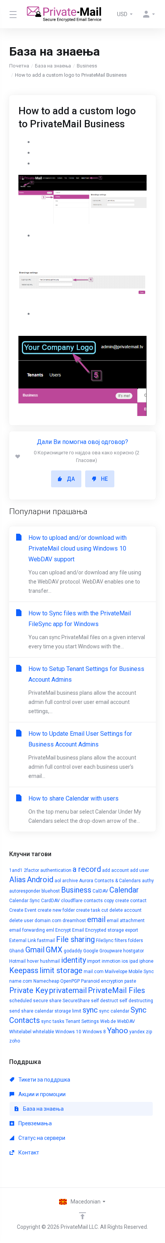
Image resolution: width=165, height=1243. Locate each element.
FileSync (105, 940)
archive (70, 880)
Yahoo (117, 1030)
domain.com (48, 920)
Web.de (108, 1021)
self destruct (104, 1000)
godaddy (73, 951)
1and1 (16, 870)
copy (109, 900)
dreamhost (74, 920)
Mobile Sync (141, 971)
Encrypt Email (69, 930)
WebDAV (126, 1021)
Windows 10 (68, 1031)
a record (87, 869)
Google (90, 951)
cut (104, 910)
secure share (47, 1000)
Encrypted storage (104, 930)
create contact (131, 900)
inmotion (111, 961)
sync (90, 1009)
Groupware (110, 951)
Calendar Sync (24, 900)
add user (139, 870)
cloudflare (71, 900)
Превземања (34, 1123)
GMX (54, 949)
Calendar (124, 889)
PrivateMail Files (116, 990)
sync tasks (52, 1021)
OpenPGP (70, 981)
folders (135, 940)
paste (130, 981)
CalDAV (100, 891)
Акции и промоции (41, 1094)
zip (149, 1031)
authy (148, 880)
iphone (146, 961)
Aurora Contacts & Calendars (110, 880)
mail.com (94, 971)
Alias (17, 879)
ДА (71, 479)
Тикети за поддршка (43, 1080)
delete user (21, 920)
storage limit (67, 1011)
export (131, 930)
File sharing (75, 939)
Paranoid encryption (102, 981)
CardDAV (50, 900)
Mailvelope (116, 971)
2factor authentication (47, 870)
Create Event (22, 910)
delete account (125, 910)
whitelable (43, 1031)
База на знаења (53, 66)
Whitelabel (20, 1031)
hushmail (50, 961)
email (96, 919)
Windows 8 (94, 1031)
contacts (93, 900)
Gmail (35, 949)
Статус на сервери (41, 1138)
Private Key (28, 990)
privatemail (68, 990)
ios (125, 961)
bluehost (50, 891)
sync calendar (114, 1011)
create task (88, 910)
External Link (22, 940)
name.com (20, 981)
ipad (133, 961)
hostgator (133, 951)
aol (57, 880)
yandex (137, 1031)
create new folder (56, 910)
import (94, 961)
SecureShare (76, 1000)
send (14, 1011)
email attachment (126, 920)
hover (33, 961)
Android (40, 879)
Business (87, 66)
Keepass (23, 970)
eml (50, 930)
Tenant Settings (82, 1021)
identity (73, 960)
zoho (14, 1041)
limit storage (61, 970)
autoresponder (24, 891)
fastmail (46, 940)
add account (115, 870)
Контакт (28, 1152)
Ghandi (16, 951)
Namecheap (46, 981)
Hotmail (17, 961)
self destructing (136, 1000)
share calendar (37, 1011)
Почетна (19, 66)
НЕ (104, 479)
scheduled (20, 1000)
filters (121, 940)
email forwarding (27, 930)
